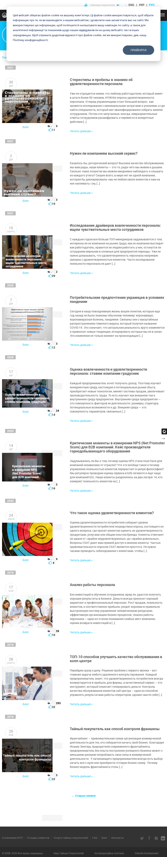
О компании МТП (12, 838)
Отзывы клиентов (38, 838)
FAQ (94, 838)
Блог (26, 127)
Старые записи (84, 796)
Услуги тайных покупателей (71, 838)
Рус (152, 5)
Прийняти (138, 50)
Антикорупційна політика (109, 853)
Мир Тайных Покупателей (69, 853)
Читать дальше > (81, 131)
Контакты (117, 838)
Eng (131, 5)
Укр (141, 5)
